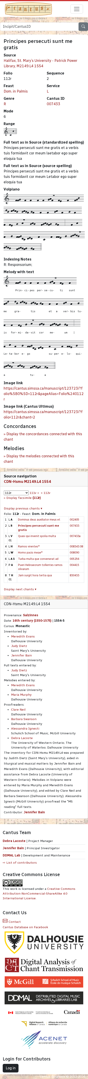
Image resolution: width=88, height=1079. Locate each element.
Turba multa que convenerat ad (38, 558)
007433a (75, 536)
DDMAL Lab (11, 855)
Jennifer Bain (21, 655)
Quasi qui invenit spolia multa (37, 536)
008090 (74, 552)
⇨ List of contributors (20, 863)
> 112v (45, 493)
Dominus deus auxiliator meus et (39, 519)
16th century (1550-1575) (32, 621)
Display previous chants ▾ (23, 508)
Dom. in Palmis (16, 91)
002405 (74, 519)
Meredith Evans (23, 636)
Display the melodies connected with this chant (39, 459)
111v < (34, 493)
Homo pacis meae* (30, 552)
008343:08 (76, 546)
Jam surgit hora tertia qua (35, 575)
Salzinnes (30, 615)
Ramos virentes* (29, 546)
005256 (74, 558)
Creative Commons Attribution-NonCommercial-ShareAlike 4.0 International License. (39, 893)
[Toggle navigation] (76, 9)
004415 (74, 565)
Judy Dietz (19, 646)
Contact (14, 922)
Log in (11, 1068)
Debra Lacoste (22, 738)
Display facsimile (23, 498)
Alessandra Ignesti (25, 728)
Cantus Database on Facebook (25, 927)
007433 (53, 104)
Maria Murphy (21, 695)
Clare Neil (18, 710)
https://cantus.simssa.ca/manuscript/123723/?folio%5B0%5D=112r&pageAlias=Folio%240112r (44, 393)
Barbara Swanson (24, 719)
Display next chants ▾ (20, 589)
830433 (74, 575)
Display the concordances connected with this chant (43, 437)
